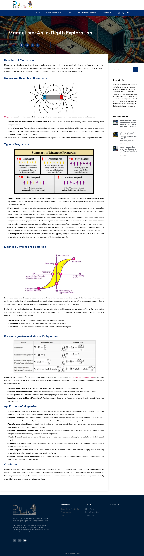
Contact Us (106, 13)
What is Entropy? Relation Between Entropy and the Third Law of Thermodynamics (128, 137)
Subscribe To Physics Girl (87, 13)
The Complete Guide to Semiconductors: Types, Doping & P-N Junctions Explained (128, 123)
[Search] (135, 69)
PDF (70, 13)
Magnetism (8, 117)
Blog (38, 13)
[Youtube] (127, 12)
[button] (22, 45)
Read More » (123, 129)
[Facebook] (123, 12)
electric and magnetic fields (83, 377)
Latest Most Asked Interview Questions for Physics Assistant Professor (128, 150)
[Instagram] (119, 12)
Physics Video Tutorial (54, 13)
